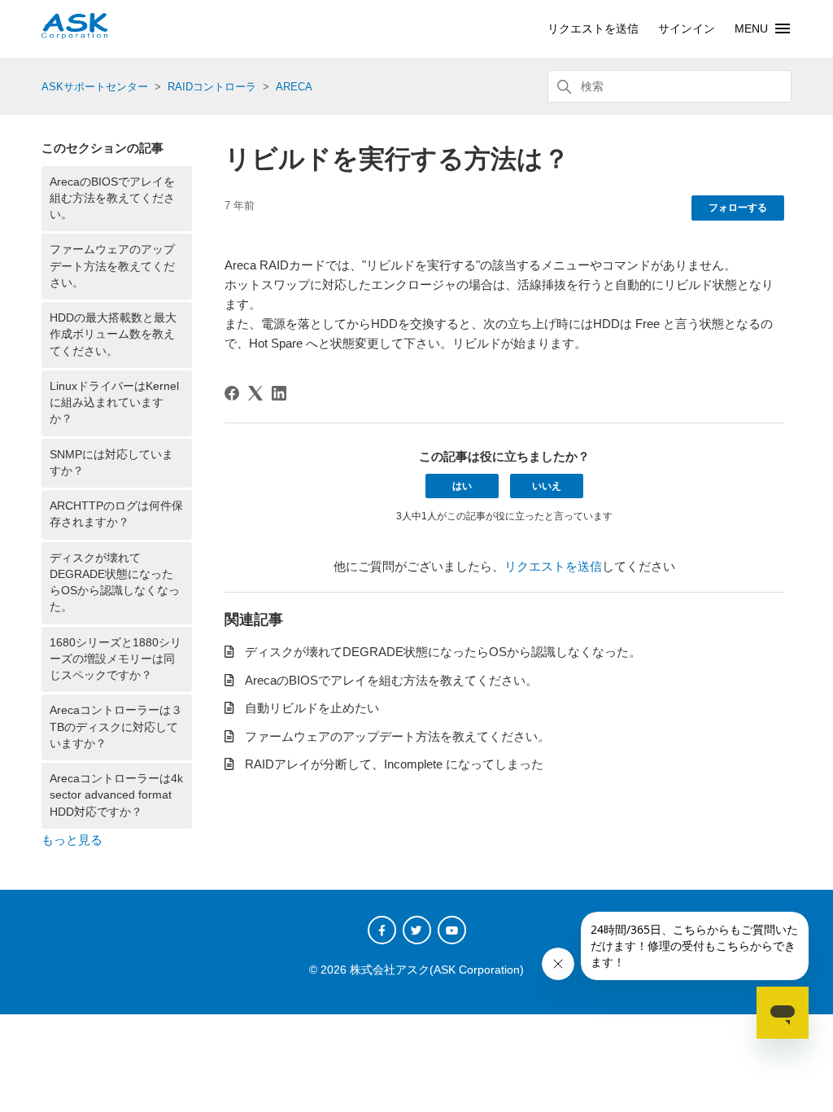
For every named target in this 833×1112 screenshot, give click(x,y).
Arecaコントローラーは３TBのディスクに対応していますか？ (116, 727)
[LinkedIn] (279, 393)
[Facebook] (232, 393)
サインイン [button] (686, 28)
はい (462, 486)
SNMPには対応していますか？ (111, 463)
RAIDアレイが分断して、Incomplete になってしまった (394, 764)
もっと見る (71, 840)
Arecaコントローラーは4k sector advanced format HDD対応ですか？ (116, 795)
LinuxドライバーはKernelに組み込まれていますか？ (114, 403)
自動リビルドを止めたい (312, 708)
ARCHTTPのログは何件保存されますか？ (116, 514)
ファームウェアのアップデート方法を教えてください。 (112, 266)
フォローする (738, 207)
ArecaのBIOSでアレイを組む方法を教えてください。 (112, 198)
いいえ (546, 486)
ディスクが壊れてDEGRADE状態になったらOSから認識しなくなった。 (115, 583)
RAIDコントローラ (212, 87)
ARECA (294, 87)
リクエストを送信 (593, 28)
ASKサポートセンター (94, 87)
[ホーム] (74, 35)
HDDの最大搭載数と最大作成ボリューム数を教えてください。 (113, 334)
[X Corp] (255, 393)
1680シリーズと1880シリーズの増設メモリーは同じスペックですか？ (115, 659)
